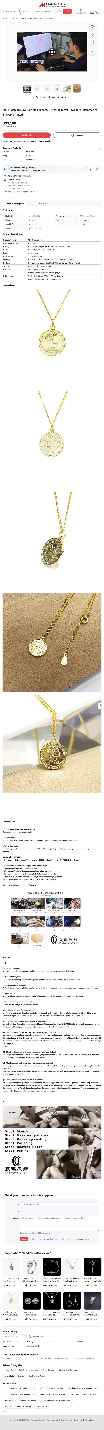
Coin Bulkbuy (42, 1406)
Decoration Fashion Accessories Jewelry (20, 1400)
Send (24, 1239)
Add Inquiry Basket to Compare (52, 97)
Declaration (78, 1420)
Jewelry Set (9, 1370)
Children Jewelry (33, 1346)
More (5, 1411)
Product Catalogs (38, 1336)
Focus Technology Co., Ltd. (35, 1420)
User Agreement (66, 1420)
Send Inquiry (26, 135)
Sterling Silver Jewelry (46, 18)
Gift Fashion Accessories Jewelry (52, 1394)
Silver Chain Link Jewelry (14, 1376)
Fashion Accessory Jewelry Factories (19, 1394)
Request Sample (44, 141)
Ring (54, 1341)
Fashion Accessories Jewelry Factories (20, 1388)
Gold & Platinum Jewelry (28, 1370)
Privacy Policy (89, 1420)
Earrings (30, 1341)
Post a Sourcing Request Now (75, 1239)
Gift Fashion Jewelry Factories (52, 1388)
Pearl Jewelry (48, 1370)
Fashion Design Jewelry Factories (82, 1388)
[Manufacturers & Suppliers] (52, 4)
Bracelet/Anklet (9, 1346)
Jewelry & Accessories (28, 18)
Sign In (6, 192)
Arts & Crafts (14, 18)
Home (5, 18)
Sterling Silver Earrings (68, 1370)
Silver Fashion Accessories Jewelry (83, 1394)
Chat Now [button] (79, 135)
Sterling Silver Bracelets (38, 1376)
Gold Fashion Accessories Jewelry (18, 1406)
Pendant (80, 1341)
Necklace (6, 1341)
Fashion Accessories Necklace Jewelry (56, 1400)
